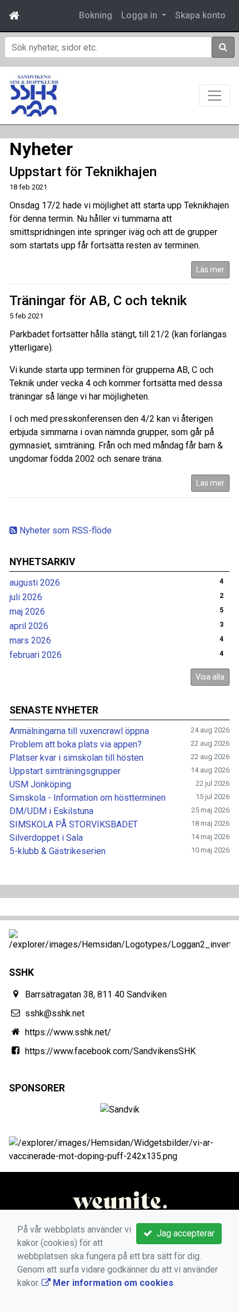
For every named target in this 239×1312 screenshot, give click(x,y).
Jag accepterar (183, 1233)
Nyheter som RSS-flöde (64, 530)
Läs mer (210, 269)
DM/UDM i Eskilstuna (51, 811)
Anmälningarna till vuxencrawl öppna (79, 731)
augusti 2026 (34, 582)
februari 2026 (35, 655)
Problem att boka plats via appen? (75, 744)
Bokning (95, 15)
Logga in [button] (140, 15)
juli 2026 (25, 597)
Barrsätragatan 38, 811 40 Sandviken (96, 994)
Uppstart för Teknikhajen (83, 171)
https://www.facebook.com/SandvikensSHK (110, 1051)
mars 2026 (30, 640)
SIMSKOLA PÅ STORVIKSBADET (73, 824)
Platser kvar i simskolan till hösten (76, 757)
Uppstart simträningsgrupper (65, 771)
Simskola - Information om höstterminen (87, 797)
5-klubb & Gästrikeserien (57, 851)
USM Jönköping (40, 784)
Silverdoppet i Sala (46, 837)
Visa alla (210, 676)
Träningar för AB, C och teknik (98, 300)
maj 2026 (27, 611)
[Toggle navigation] (214, 95)
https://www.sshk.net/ (68, 1032)
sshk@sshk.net (54, 1013)
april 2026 (28, 626)
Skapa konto (200, 15)
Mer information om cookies (112, 1283)
